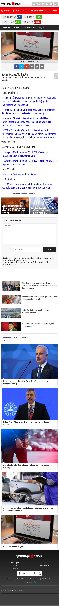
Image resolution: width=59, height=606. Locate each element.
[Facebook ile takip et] (19, 573)
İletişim (15, 568)
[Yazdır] (37, 66)
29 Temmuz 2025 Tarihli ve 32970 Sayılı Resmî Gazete (24, 79)
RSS (44, 563)
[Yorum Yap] (42, 66)
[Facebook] (16, 66)
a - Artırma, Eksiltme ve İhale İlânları (18, 174)
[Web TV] (43, 4)
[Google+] (26, 66)
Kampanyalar (44, 565)
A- (56, 77)
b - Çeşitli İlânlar (9, 179)
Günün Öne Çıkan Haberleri (11, 590)
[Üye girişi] (34, 573)
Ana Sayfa (15, 563)
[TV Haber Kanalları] (38, 4)
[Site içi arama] (56, 4)
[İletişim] (51, 4)
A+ (55, 74)
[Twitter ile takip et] (24, 573)
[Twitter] (21, 66)
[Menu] (34, 4)
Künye (15, 565)
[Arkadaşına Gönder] (32, 66)
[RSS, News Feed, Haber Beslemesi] (29, 573)
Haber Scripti (27, 582)
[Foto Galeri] (47, 4)
